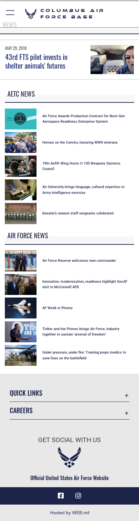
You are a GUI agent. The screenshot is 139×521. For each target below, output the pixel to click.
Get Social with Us (69, 440)
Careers (21, 410)
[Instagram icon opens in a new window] (78, 496)
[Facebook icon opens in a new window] (61, 496)
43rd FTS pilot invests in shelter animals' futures (36, 61)
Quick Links (26, 393)
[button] (10, 13)
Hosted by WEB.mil (69, 512)
